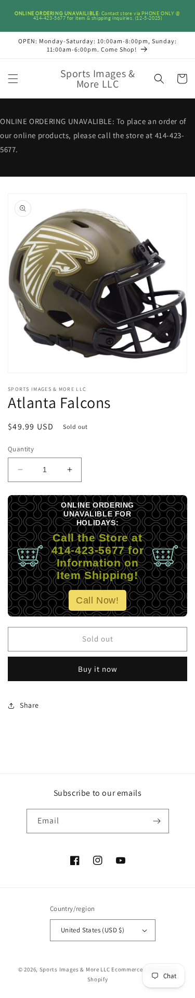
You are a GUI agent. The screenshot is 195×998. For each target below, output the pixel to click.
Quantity (21, 449)
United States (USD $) (92, 930)
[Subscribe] (157, 821)
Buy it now (98, 669)
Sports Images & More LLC (75, 969)
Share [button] (29, 705)
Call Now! (97, 600)
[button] (13, 78)
